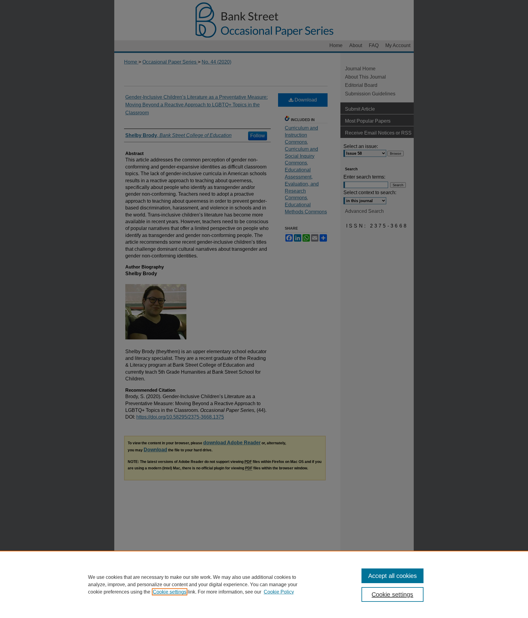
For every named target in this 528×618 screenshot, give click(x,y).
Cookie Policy (279, 591)
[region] (264, 584)
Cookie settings (169, 591)
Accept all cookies (392, 575)
